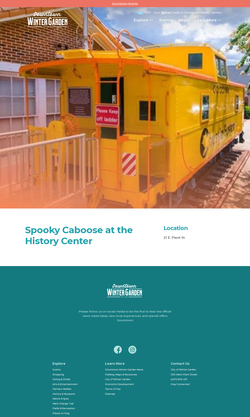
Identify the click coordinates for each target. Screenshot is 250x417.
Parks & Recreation (64, 408)
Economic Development (119, 384)
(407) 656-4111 (179, 379)
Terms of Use (113, 389)
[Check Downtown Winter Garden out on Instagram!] (132, 350)
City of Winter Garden (117, 379)
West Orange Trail (63, 403)
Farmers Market (62, 389)
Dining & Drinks (61, 379)
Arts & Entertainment (65, 384)
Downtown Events (125, 3)
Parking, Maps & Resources (121, 374)
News (183, 20)
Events (166, 20)
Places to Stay (61, 413)
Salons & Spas (61, 398)
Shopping (58, 374)
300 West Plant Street (184, 374)
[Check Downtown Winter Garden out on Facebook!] (117, 350)
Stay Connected (180, 384)
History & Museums (64, 394)
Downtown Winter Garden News (124, 369)
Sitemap (110, 394)
